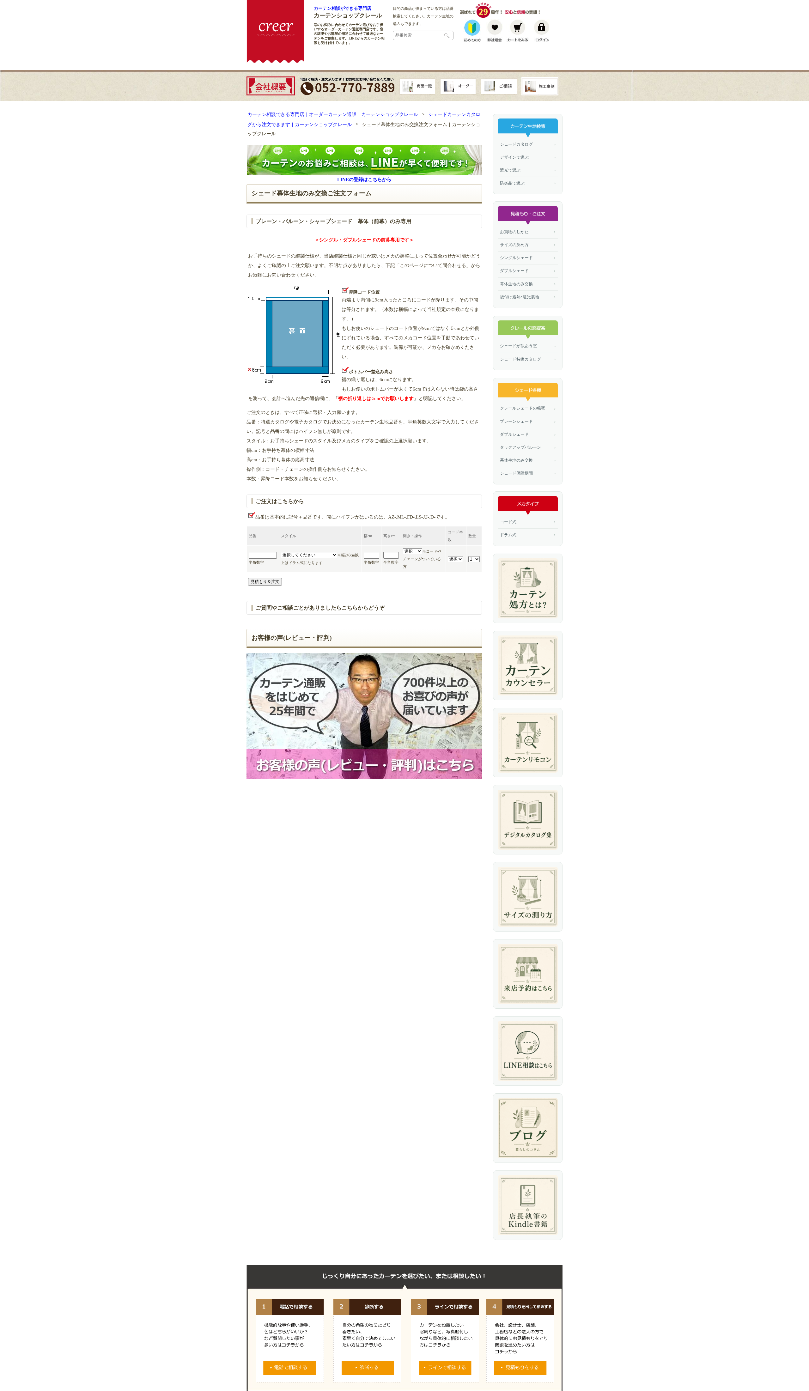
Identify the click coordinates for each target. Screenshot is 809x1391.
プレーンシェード (516, 421)
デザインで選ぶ (514, 157)
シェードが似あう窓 (518, 345)
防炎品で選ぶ (512, 183)
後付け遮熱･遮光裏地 (519, 297)
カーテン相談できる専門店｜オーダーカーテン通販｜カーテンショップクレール (332, 114)
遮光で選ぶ (510, 170)
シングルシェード (516, 257)
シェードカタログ (516, 144)
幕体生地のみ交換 (516, 284)
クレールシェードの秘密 (522, 408)
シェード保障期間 (516, 473)
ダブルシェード (514, 270)
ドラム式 (508, 534)
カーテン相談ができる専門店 (342, 8)
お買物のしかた (514, 231)
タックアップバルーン (520, 447)
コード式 (508, 521)
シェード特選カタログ (520, 359)
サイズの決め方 (514, 244)
